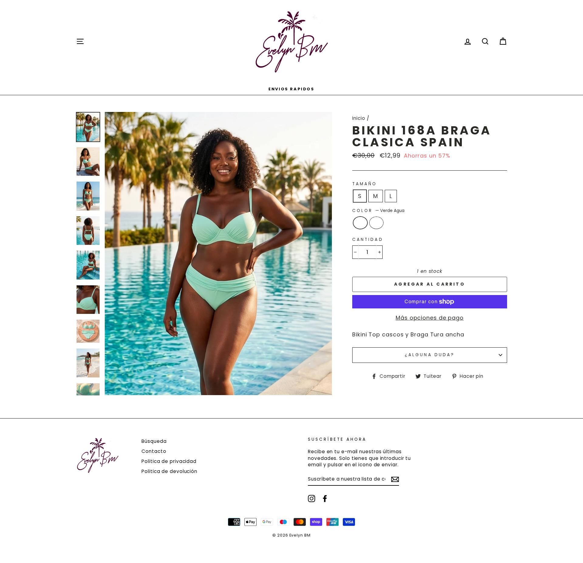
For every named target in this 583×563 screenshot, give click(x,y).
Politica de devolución (169, 471)
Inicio (358, 118)
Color (378, 211)
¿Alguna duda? (430, 355)
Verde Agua (360, 223)
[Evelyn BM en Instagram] (311, 498)
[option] (291, 88)
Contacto (153, 451)
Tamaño (364, 184)
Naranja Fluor (376, 223)
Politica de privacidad (168, 461)
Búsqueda (153, 441)
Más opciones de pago (430, 317)
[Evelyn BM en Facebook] (325, 498)
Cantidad (367, 239)
